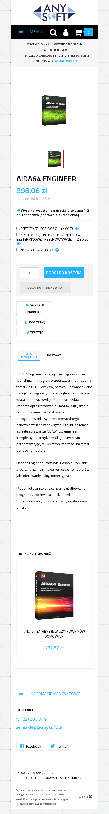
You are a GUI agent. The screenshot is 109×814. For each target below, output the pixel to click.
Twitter (36, 332)
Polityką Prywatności (47, 794)
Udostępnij (36, 322)
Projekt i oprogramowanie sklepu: (48, 777)
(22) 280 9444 (35, 719)
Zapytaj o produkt (35, 308)
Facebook (33, 746)
